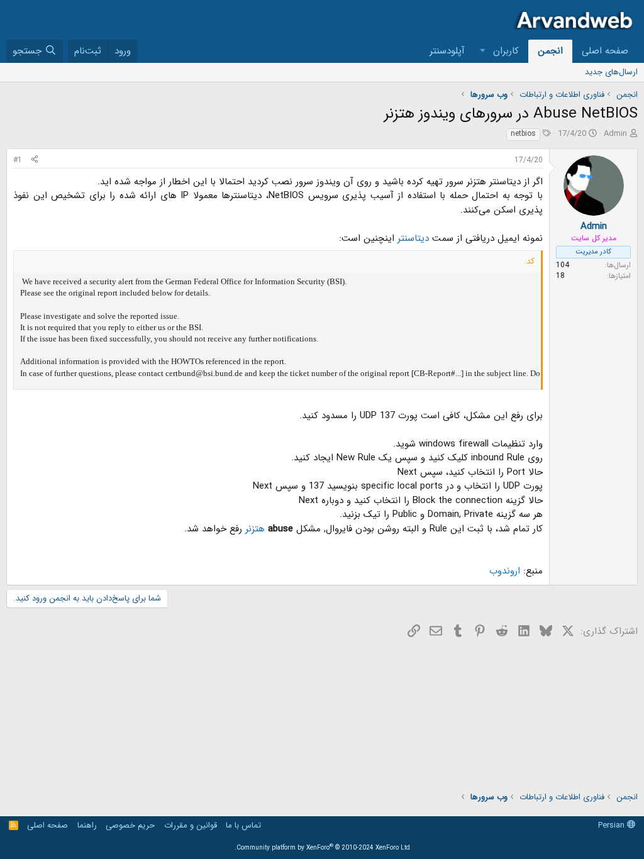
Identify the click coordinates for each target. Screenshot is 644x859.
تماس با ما (243, 825)
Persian (612, 825)
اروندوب (504, 571)
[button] (483, 51)
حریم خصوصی (130, 825)
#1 (17, 160)
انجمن (550, 50)
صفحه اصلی (605, 50)
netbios (523, 134)
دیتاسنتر (411, 238)
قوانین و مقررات (190, 825)
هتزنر (253, 528)
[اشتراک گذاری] (34, 160)
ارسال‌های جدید (611, 72)
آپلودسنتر (447, 50)
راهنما (87, 825)
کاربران (506, 50)
